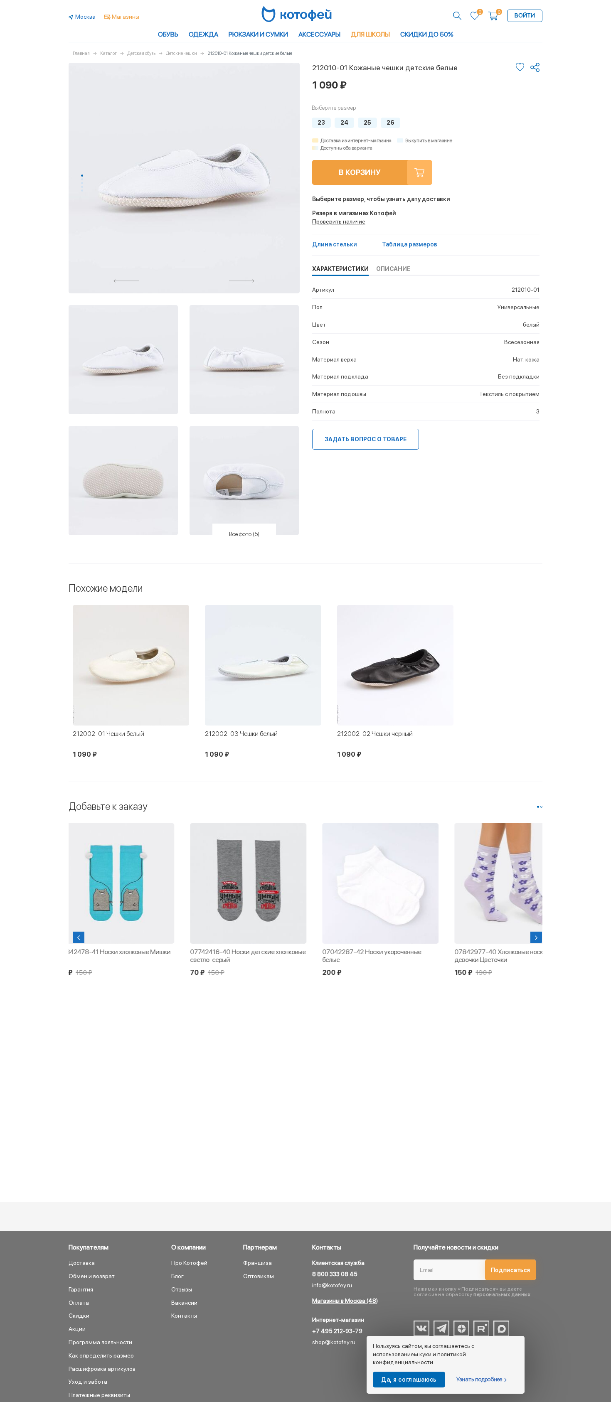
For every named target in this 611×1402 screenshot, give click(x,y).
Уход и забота (88, 1381)
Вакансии (184, 1302)
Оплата (79, 1302)
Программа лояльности (100, 1342)
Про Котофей (189, 1262)
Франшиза (257, 1262)
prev (126, 280)
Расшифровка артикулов (102, 1368)
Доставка (82, 1262)
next (242, 280)
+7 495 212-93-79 (337, 1331)
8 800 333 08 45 (334, 1274)
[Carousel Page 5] (82, 190)
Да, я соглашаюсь (409, 1379)
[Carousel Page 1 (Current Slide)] (82, 176)
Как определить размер (101, 1355)
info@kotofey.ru (332, 1285)
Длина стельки (334, 244)
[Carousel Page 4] (82, 187)
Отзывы (181, 1289)
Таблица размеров (409, 244)
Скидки (79, 1315)
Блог (177, 1276)
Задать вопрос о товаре (366, 439)
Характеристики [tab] (340, 269)
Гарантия (81, 1289)
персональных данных (501, 1294)
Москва (85, 16)
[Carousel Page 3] (82, 183)
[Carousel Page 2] (82, 179)
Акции (77, 1329)
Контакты (184, 1315)
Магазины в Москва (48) (345, 1300)
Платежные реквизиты (99, 1395)
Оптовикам (258, 1276)
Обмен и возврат (92, 1276)
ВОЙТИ (525, 15)
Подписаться (510, 1270)
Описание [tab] (393, 269)
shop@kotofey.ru (333, 1342)
